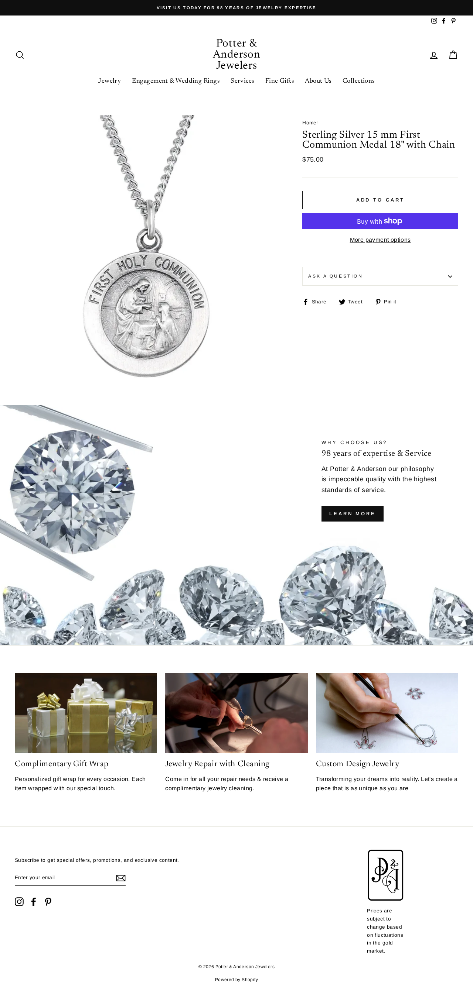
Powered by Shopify (236, 979)
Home (309, 122)
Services (242, 81)
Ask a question (335, 276)
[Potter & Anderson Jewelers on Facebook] (33, 901)
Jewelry (109, 81)
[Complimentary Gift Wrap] (86, 713)
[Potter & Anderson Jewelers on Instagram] (19, 901)
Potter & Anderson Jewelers (237, 55)
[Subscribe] (121, 878)
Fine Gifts (279, 81)
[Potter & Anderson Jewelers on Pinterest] (48, 901)
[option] (236, 8)
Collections (359, 81)
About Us (318, 81)
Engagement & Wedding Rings (176, 81)
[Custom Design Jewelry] (387, 713)
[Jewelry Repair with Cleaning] (236, 713)
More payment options (380, 240)
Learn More (352, 513)
